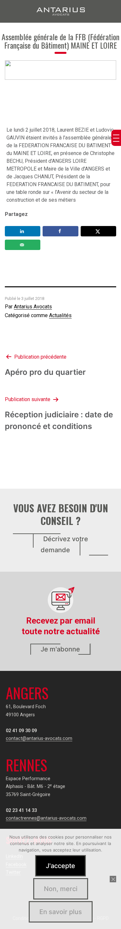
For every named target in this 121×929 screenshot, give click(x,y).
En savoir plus (60, 912)
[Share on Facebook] (60, 231)
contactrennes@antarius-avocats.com (46, 818)
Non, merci (60, 889)
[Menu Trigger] (116, 138)
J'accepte (60, 866)
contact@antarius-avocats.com (39, 738)
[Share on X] (98, 231)
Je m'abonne (60, 649)
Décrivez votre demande (64, 544)
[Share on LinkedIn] (22, 231)
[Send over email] (22, 245)
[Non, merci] (113, 879)
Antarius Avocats (33, 307)
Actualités (60, 315)
